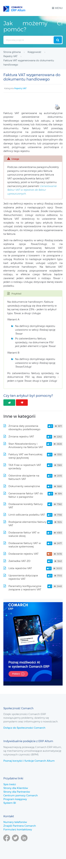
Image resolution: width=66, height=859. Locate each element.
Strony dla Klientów (15, 788)
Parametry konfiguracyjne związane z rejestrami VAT (24, 587)
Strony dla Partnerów (16, 791)
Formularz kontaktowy (17, 829)
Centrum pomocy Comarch (20, 795)
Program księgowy (15, 799)
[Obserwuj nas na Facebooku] (7, 842)
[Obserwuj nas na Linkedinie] (24, 842)
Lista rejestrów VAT (20, 568)
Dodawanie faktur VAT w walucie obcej (23, 534)
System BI (9, 802)
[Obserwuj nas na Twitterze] (15, 842)
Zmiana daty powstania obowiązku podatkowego (24, 427)
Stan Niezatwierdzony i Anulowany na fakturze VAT (25, 445)
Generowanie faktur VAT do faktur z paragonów (25, 495)
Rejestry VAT (20, 88)
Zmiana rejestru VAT (21, 436)
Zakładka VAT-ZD (19, 561)
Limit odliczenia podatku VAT (26, 514)
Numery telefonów (15, 822)
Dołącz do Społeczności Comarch (24, 727)
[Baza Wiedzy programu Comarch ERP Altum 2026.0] (14, 8)
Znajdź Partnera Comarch (19, 825)
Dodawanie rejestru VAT (23, 553)
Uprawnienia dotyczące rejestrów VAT (23, 577)
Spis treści (9, 784)
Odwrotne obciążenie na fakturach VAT (23, 477)
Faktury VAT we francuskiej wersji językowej (25, 456)
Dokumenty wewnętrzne (24, 486)
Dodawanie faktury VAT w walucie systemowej (24, 545)
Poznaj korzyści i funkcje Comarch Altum (29, 760)
